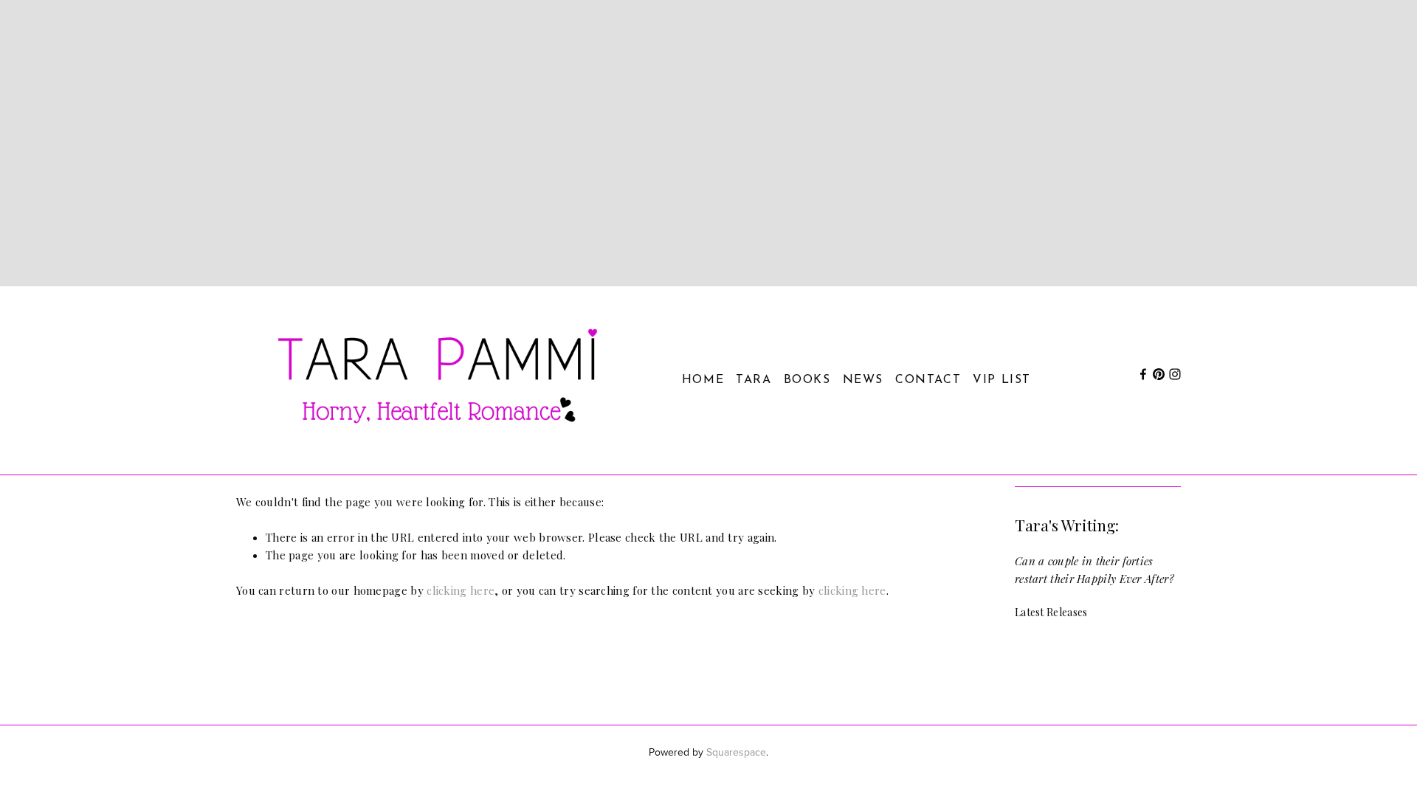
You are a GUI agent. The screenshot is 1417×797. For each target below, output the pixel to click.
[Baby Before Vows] (1042, 649)
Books (807, 380)
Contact (928, 380)
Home (703, 380)
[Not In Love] (1154, 642)
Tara (753, 380)
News (863, 380)
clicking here (460, 590)
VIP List (1002, 380)
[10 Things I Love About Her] (1098, 655)
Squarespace (736, 752)
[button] (1156, 611)
